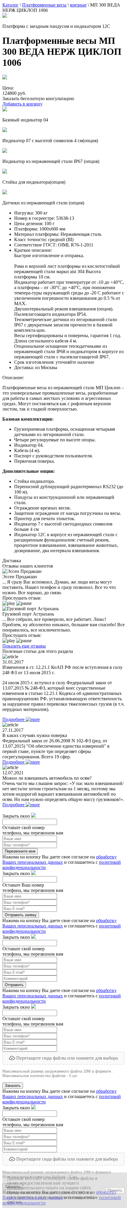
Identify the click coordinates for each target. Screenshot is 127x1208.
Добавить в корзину (22, 103)
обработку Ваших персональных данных (59, 859)
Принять (115, 1190)
